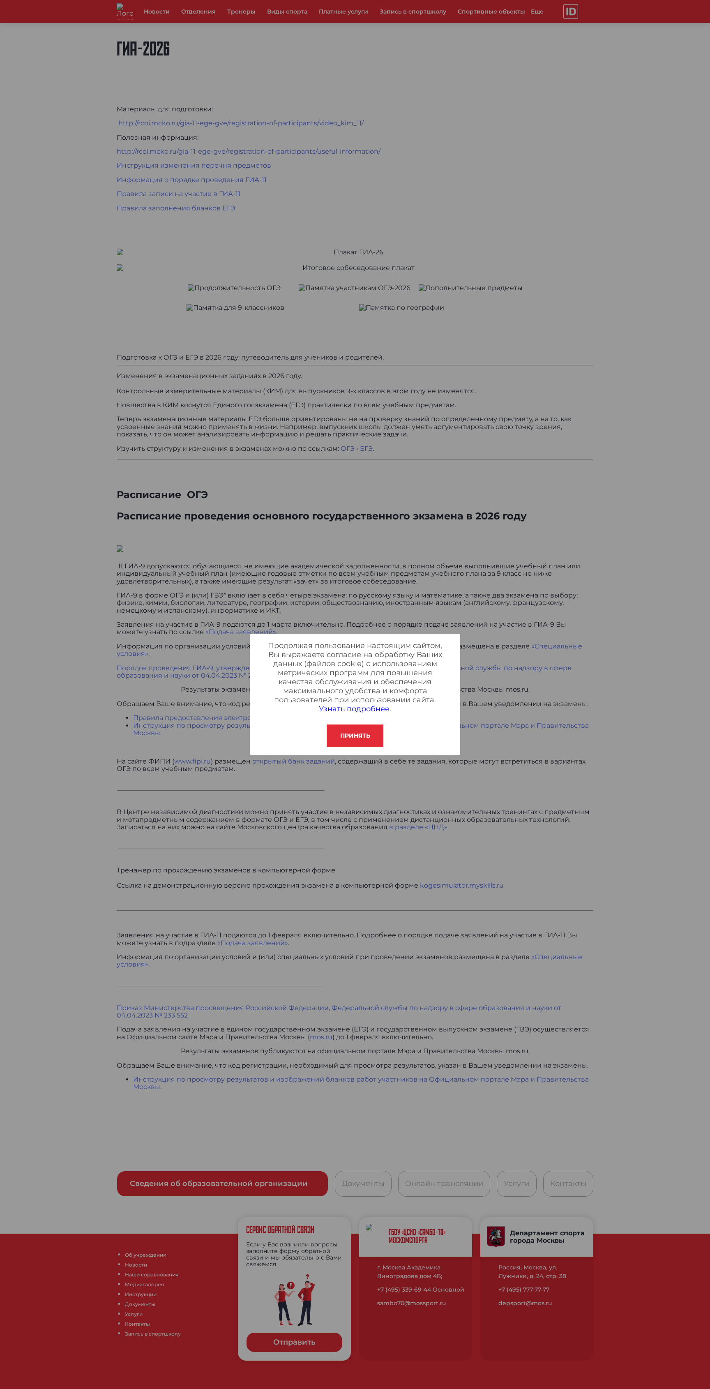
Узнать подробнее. (355, 708)
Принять (355, 735)
